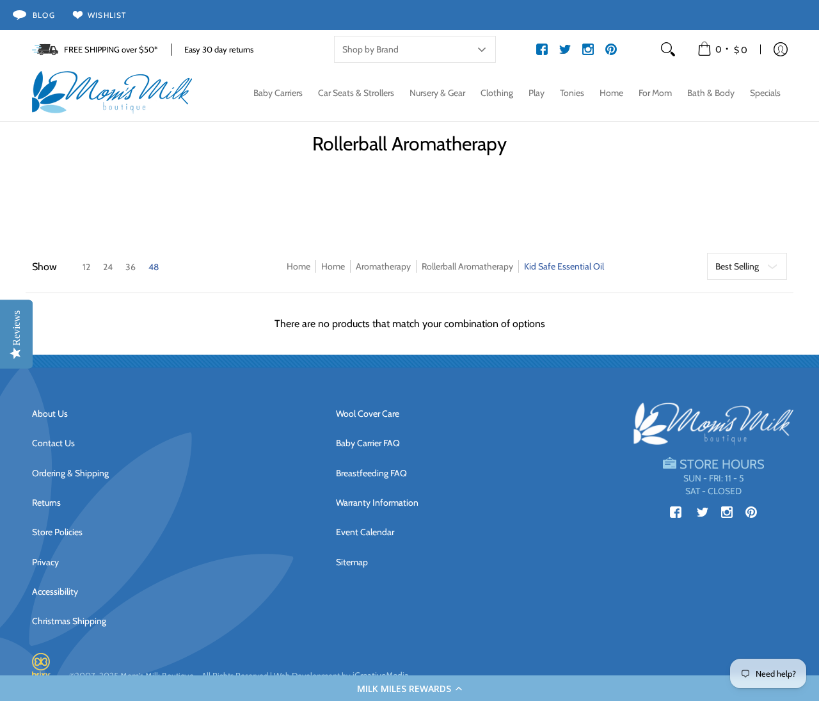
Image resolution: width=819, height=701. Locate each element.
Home (298, 266)
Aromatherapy (383, 266)
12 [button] (86, 267)
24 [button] (108, 267)
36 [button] (130, 267)
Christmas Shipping (69, 621)
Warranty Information (377, 502)
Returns (46, 502)
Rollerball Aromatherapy (467, 266)
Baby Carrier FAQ (368, 443)
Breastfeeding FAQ (371, 473)
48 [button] (153, 267)
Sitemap (352, 562)
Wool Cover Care (367, 413)
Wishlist (107, 15)
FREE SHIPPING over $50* (111, 49)
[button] (409, 688)
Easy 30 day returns (218, 49)
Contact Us (53, 443)
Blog (44, 15)
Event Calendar (365, 532)
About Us (50, 413)
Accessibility (55, 591)
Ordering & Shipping (70, 473)
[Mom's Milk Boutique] (112, 93)
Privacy (45, 562)
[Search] (668, 49)
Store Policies (57, 532)
